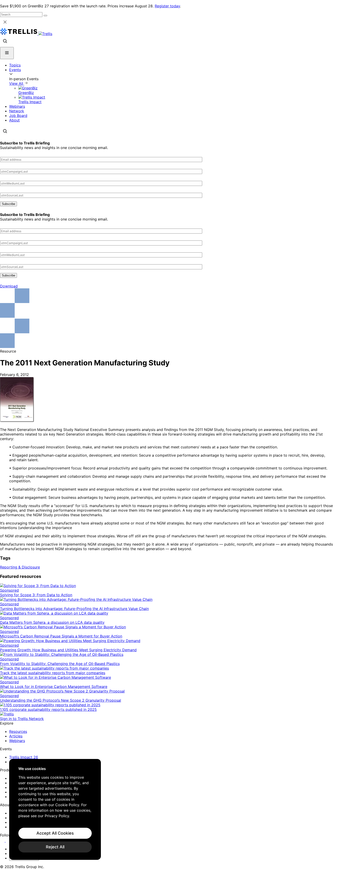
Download (9, 286)
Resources (18, 731)
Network (16, 111)
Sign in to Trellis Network (22, 718)
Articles (15, 736)
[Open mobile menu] (7, 53)
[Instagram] (8, 840)
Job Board (18, 115)
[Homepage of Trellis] (7, 714)
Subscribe (8, 204)
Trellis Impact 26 (23, 757)
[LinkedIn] (3, 840)
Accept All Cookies (55, 833)
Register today (167, 6)
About (14, 120)
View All (16, 83)
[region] (55, 809)
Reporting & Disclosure (20, 567)
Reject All (55, 846)
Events (15, 69)
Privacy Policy (57, 816)
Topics (15, 65)
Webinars (17, 106)
